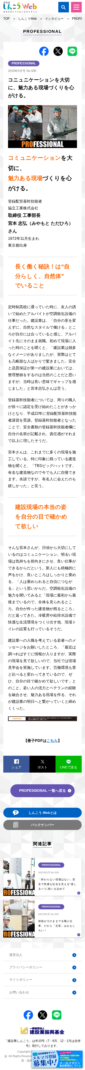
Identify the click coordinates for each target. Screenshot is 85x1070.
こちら (52, 740)
